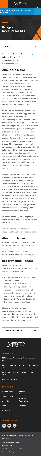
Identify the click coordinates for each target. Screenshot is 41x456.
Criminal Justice (8, 60)
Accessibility (7, 446)
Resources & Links (13, 331)
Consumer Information (12, 443)
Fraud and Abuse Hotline (12, 449)
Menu (7, 46)
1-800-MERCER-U (9, 379)
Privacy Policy (8, 452)
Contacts (23, 406)
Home (4, 54)
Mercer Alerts (8, 391)
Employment (7, 396)
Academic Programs (21, 54)
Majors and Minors (9, 57)
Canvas (5, 406)
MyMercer (6, 410)
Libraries (6, 401)
